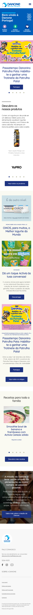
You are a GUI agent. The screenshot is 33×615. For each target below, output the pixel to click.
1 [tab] (9, 92)
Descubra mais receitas (16, 459)
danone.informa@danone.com (11, 556)
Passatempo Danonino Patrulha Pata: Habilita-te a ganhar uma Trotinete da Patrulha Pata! (16, 74)
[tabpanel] (16, 65)
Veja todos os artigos (16, 379)
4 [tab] (20, 92)
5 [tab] (23, 92)
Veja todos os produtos (16, 183)
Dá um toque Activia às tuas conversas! (16, 274)
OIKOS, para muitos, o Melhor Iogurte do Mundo (16, 231)
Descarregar (16, 297)
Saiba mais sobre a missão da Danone (16, 514)
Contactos (4, 597)
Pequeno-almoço (16, 439)
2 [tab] (12, 92)
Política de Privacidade (7, 590)
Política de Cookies (6, 586)
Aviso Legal (4, 582)
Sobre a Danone (9, 572)
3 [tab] (16, 92)
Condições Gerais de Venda (8, 593)
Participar (16, 87)
